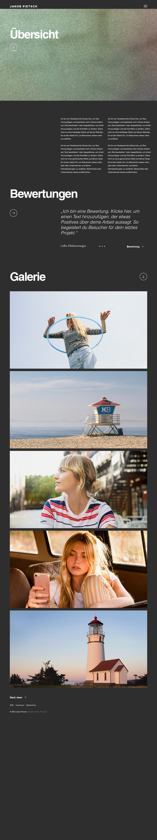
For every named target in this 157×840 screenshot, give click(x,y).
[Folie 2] (102, 246)
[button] (145, 6)
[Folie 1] (99, 246)
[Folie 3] (104, 246)
